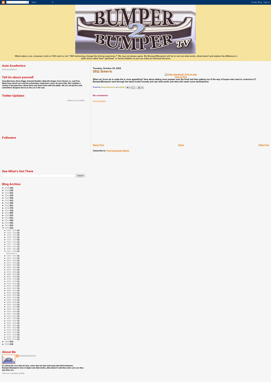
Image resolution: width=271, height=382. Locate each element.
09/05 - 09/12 (12, 265)
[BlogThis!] (133, 87)
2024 (7, 193)
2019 (7, 205)
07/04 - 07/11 (12, 284)
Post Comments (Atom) (117, 151)
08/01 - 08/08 (12, 277)
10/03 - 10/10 (12, 258)
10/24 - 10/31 (12, 249)
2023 (7, 195)
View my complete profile (13, 373)
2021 (7, 200)
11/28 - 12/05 (12, 237)
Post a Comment (99, 101)
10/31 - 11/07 (12, 246)
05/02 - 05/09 (12, 300)
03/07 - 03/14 (12, 318)
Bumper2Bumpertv (27, 356)
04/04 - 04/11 (12, 309)
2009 (7, 342)
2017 (7, 210)
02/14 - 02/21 (12, 325)
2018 (7, 208)
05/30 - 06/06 (12, 293)
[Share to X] (136, 87)
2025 (7, 190)
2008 (7, 344)
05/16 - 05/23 (12, 297)
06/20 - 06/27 (12, 288)
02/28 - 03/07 (12, 321)
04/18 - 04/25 (12, 304)
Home (181, 145)
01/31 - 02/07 (12, 330)
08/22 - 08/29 (12, 270)
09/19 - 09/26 (12, 260)
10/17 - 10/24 (12, 251)
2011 (7, 225)
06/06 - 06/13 (12, 290)
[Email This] (130, 87)
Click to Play (181, 77)
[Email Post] (127, 87)
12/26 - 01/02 (12, 230)
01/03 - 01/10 (12, 339)
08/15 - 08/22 (12, 272)
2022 (7, 198)
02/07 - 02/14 (12, 328)
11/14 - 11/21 (12, 242)
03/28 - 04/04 (12, 311)
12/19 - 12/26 (12, 233)
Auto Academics (9, 69)
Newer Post (98, 145)
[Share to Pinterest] (142, 87)
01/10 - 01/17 (12, 337)
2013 (7, 220)
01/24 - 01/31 (12, 332)
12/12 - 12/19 (12, 235)
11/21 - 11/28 (12, 239)
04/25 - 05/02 (12, 302)
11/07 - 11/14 (12, 244)
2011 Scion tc (11, 253)
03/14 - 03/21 (12, 316)
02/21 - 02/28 (12, 323)
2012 (7, 223)
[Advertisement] (116, 121)
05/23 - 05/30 (12, 295)
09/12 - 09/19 (12, 263)
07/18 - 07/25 (12, 279)
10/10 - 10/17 (12, 256)
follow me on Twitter (76, 100)
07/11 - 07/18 (12, 281)
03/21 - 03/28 (12, 314)
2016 (7, 213)
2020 (7, 203)
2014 (7, 218)
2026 (7, 188)
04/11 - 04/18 (12, 307)
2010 (7, 228)
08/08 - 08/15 (12, 274)
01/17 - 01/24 (12, 335)
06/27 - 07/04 (12, 286)
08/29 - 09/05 (12, 267)
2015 (7, 215)
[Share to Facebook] (139, 87)
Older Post (264, 145)
